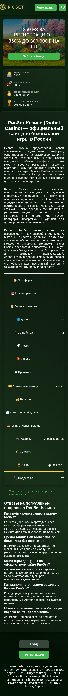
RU (62, 7)
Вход (34, 644)
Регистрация (46, 7)
